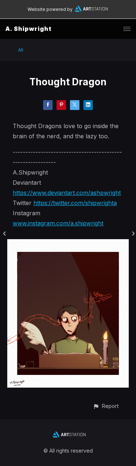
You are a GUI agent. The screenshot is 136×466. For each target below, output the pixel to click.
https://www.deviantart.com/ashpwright (67, 192)
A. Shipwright (28, 28)
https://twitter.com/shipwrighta (75, 203)
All (20, 50)
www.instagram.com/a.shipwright (58, 223)
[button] (105, 405)
